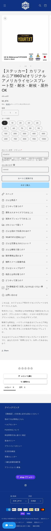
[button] (4, 5)
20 (20, 123)
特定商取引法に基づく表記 (15, 435)
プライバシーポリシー (13, 446)
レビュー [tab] (8, 387)
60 (14, 128)
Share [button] (6, 350)
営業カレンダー (11, 456)
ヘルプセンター (11, 424)
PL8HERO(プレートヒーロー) (17, 519)
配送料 (8, 104)
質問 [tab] (20, 387)
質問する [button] (26, 382)
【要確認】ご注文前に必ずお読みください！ (22, 414)
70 (22, 128)
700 (15, 139)
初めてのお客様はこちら (14, 419)
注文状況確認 (10, 451)
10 (12, 123)
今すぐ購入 (25, 185)
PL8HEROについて (12, 430)
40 (37, 123)
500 (43, 133)
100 (5, 133)
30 (29, 123)
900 (34, 139)
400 (34, 133)
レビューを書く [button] (26, 376)
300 (24, 133)
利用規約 (29, 522)
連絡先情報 (36, 526)
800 (24, 139)
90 (39, 128)
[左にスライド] (20, 66)
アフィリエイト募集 (12, 467)
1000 (44, 139)
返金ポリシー (10, 440)
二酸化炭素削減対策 (12, 462)
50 (5, 128)
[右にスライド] (30, 66)
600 (5, 139)
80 (30, 128)
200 (15, 133)
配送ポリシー (39, 522)
